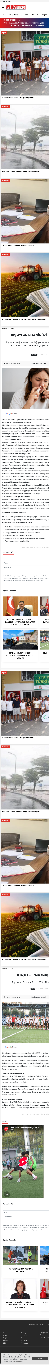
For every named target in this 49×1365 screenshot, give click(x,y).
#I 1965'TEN (31, 1114)
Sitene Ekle (34, 1325)
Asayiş (5, 1340)
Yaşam (25, 1340)
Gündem (25, 1343)
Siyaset (25, 1338)
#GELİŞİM (39, 1114)
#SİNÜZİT (39, 547)
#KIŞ (23, 547)
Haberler (5, 328)
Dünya (16, 15)
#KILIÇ (24, 1114)
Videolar (16, 25)
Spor (11, 968)
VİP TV (35, 15)
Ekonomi (7, 15)
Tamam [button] (40, 1358)
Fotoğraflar (28, 25)
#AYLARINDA (30, 547)
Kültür (25, 15)
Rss (42, 1325)
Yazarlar (41, 25)
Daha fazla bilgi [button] (18, 1361)
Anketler (43, 1335)
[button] (20, 21)
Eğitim (5, 1343)
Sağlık (44, 15)
